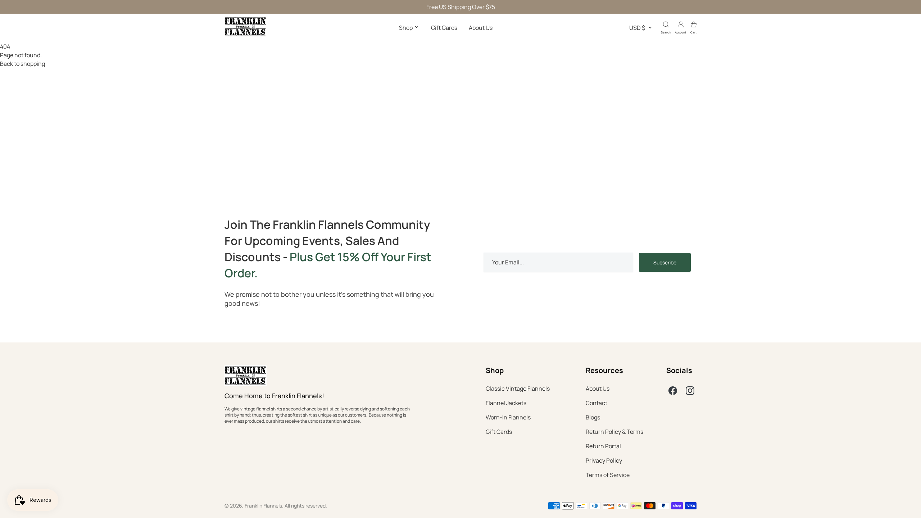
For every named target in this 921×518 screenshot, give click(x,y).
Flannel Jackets (506, 403)
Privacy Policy (604, 460)
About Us (481, 28)
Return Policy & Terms (614, 432)
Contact (596, 403)
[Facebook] (672, 390)
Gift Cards (444, 28)
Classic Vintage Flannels (518, 388)
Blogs (593, 417)
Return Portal (603, 446)
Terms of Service (608, 475)
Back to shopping (22, 64)
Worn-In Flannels (508, 417)
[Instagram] (690, 390)
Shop (406, 28)
